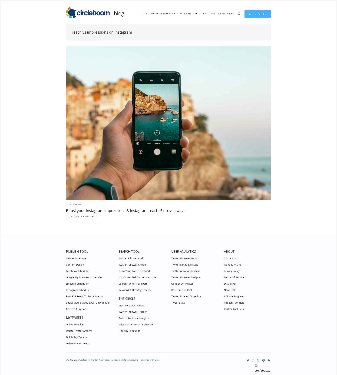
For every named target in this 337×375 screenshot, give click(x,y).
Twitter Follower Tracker (133, 311)
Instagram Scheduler (78, 290)
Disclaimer (230, 283)
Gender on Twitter (182, 283)
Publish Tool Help (234, 302)
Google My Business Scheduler (84, 277)
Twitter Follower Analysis (185, 277)
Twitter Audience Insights (134, 318)
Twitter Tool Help (234, 309)
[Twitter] (248, 360)
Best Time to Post (181, 290)
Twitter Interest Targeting (186, 296)
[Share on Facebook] (261, 206)
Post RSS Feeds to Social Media (84, 296)
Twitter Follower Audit (131, 258)
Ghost (157, 359)
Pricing (209, 13)
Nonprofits (230, 290)
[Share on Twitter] (257, 206)
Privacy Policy (232, 271)
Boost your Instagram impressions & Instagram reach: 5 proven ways (125, 210)
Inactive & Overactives (132, 305)
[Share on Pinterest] (270, 206)
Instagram (74, 204)
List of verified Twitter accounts (137, 277)
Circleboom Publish (159, 13)
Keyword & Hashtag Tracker (135, 290)
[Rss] (269, 360)
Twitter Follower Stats (184, 258)
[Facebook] (253, 360)
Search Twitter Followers (133, 283)
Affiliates (226, 13)
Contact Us (230, 258)
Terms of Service (234, 277)
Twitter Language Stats (184, 264)
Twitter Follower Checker (133, 264)
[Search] (239, 13)
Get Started (258, 13)
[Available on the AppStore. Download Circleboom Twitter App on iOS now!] (263, 369)
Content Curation (76, 309)
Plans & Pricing (233, 264)
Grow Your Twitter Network (134, 271)
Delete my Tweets (76, 337)
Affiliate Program (234, 296)
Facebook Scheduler (78, 271)
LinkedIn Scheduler (77, 283)
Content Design (75, 264)
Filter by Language (129, 330)
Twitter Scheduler (76, 258)
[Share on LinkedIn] (266, 206)
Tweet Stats (178, 302)
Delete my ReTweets (78, 343)
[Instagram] (258, 360)
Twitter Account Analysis (185, 271)
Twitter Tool (189, 13)
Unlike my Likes (75, 324)
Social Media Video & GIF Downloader (88, 302)
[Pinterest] (263, 360)
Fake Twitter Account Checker (136, 324)
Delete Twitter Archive (79, 330)
